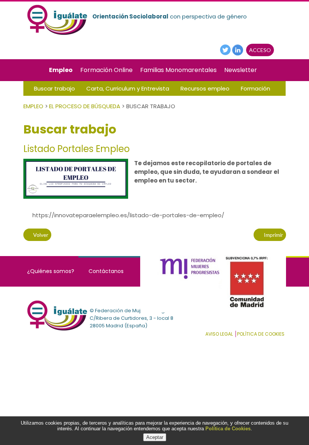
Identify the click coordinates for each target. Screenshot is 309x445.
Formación (255, 88)
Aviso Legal (219, 334)
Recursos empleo (205, 88)
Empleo (61, 70)
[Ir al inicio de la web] (56, 34)
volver (40, 235)
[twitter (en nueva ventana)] (225, 49)
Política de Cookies (228, 428)
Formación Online (106, 70)
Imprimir (272, 235)
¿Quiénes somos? (50, 271)
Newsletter (240, 70)
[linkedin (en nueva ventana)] (237, 49)
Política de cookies (261, 334)
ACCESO (260, 50)
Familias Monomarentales (178, 70)
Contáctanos (106, 271)
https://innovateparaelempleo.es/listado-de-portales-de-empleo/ (127, 215)
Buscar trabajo (54, 88)
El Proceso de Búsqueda (84, 106)
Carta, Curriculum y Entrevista (127, 88)
